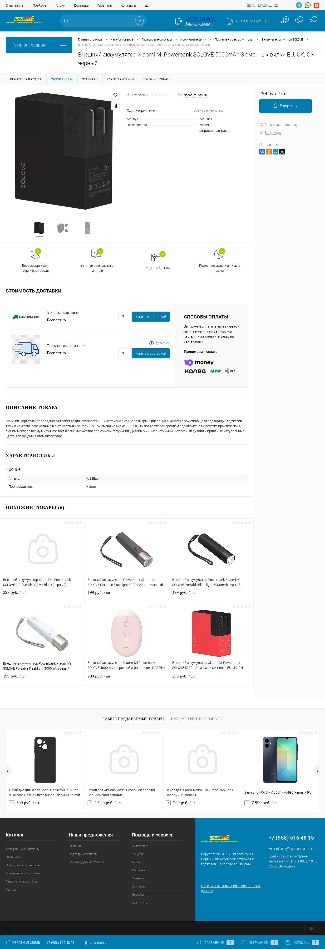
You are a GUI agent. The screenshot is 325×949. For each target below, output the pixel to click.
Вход (251, 5)
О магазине (14, 5)
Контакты (128, 5)
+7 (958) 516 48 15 (200, 19)
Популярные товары (83, 854)
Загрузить (206, 131)
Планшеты (13, 857)
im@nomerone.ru (297, 848)
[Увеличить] (63, 150)
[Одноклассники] (269, 151)
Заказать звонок (198, 24)
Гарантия (104, 5)
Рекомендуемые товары (86, 862)
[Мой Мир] (275, 151)
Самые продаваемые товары (133, 719)
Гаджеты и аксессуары (22, 881)
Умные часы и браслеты (23, 873)
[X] (282, 151)
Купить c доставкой (150, 317)
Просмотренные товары (197, 719)
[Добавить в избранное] (115, 95)
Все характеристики (209, 110)
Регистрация (268, 5)
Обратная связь (26, 942)
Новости (138, 894)
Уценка (11, 889)
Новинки (75, 846)
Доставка (81, 5)
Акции (60, 5)
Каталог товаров (28, 44)
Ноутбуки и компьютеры (23, 865)
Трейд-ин (40, 5)
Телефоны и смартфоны (22, 849)
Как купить (139, 902)
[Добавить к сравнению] (115, 106)
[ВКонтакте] (262, 151)
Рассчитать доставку (281, 125)
